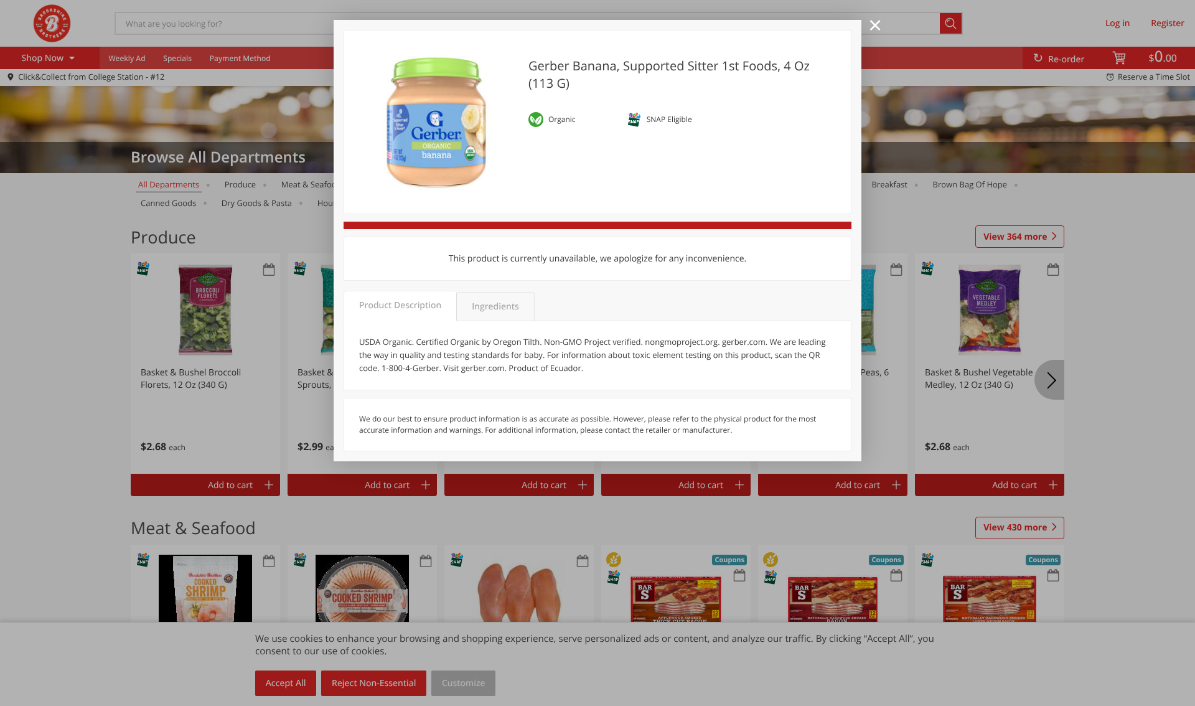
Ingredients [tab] (495, 307)
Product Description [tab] (400, 305)
